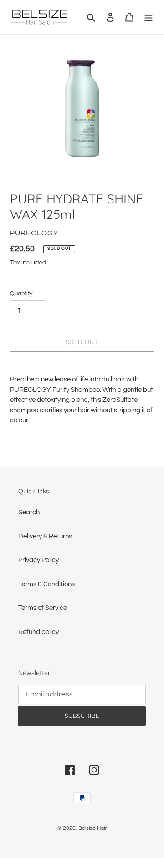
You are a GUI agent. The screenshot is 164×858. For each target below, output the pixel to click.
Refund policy (38, 632)
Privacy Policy (38, 560)
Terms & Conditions (46, 584)
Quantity (21, 293)
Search (29, 512)
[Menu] (148, 17)
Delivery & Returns (45, 536)
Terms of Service (42, 607)
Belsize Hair (92, 828)
